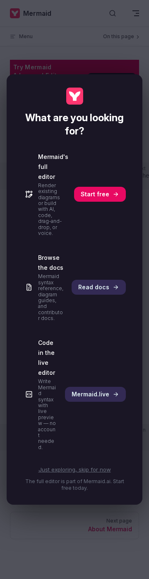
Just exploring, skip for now (74, 469)
